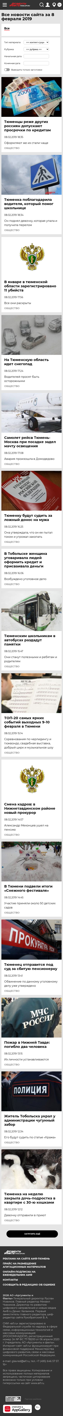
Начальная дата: (13, 56)
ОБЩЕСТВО (12, 148)
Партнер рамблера (33, 1399)
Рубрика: (9, 49)
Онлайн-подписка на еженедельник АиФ (19, 1273)
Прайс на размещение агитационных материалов (24, 1265)
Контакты (10, 1279)
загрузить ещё (32, 1234)
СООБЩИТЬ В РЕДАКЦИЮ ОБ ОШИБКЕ (29, 1284)
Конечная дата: (12, 63)
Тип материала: (12, 42)
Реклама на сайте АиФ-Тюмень (26, 1258)
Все (7, 28)
